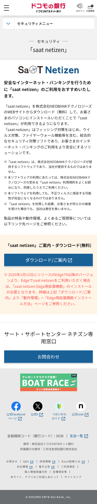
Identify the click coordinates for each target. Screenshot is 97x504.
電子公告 (47, 466)
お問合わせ (48, 356)
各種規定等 (60, 471)
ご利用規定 (68, 466)
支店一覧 (76, 436)
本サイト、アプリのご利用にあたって (35, 477)
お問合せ (12, 461)
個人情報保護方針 (36, 471)
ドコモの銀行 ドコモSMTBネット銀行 (48, 8)
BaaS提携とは (74, 461)
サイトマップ (72, 477)
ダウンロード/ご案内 (46, 260)
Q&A (28, 461)
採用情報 (48, 461)
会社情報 (25, 466)
